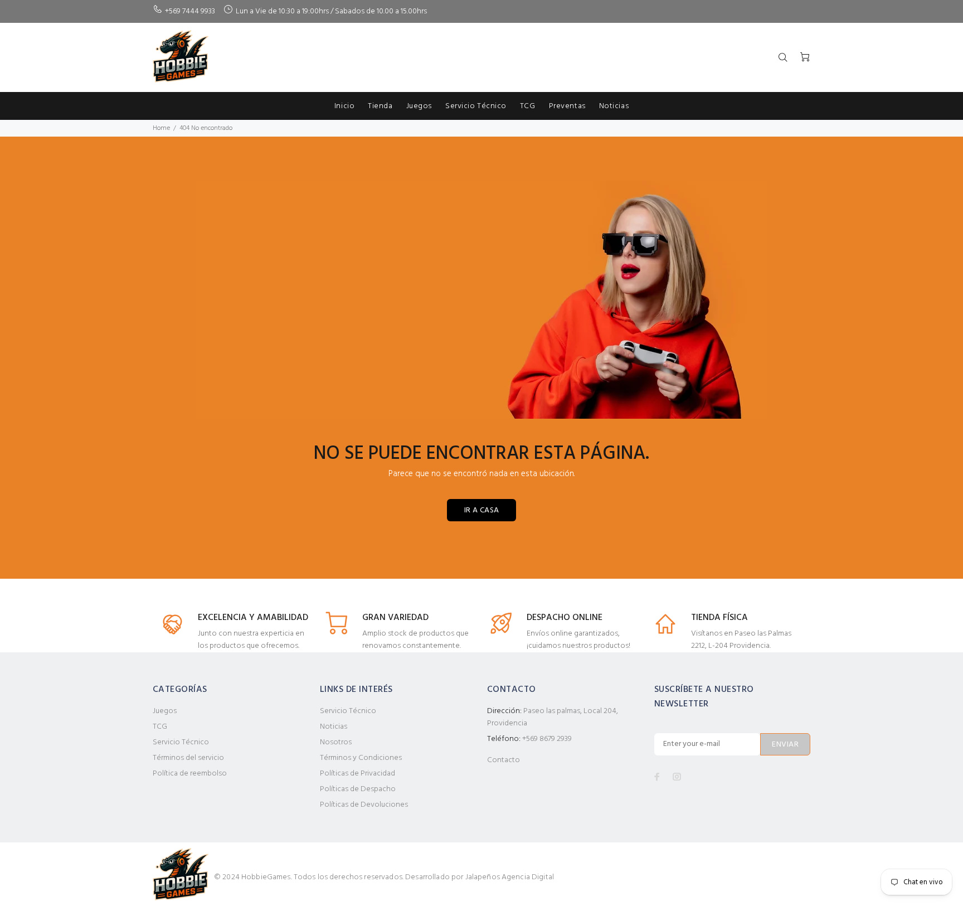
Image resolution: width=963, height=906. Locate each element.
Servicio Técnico (181, 742)
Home (161, 128)
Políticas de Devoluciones (364, 804)
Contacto (503, 760)
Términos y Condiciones (361, 758)
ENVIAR (785, 744)
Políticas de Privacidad (357, 773)
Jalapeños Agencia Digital (510, 877)
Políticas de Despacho (358, 789)
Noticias (333, 726)
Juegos (165, 711)
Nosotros (336, 742)
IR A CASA (481, 510)
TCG (160, 726)
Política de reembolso (190, 773)
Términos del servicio (188, 758)
